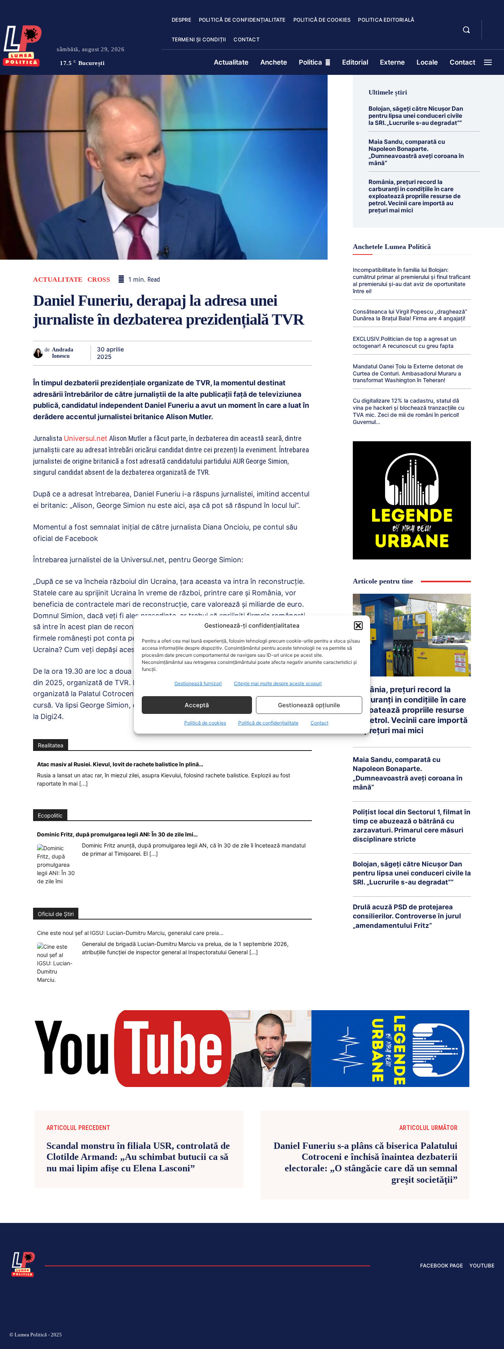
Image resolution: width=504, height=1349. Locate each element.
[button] (358, 626)
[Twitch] (435, 1336)
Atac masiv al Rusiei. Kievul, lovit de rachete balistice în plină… (120, 764)
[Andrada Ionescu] (38, 353)
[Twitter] (158, 353)
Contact (319, 723)
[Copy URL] (285, 353)
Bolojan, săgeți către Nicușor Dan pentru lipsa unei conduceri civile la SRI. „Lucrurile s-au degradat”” (416, 115)
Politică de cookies (205, 723)
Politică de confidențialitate (268, 723)
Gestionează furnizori (198, 683)
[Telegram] (267, 353)
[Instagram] (397, 1336)
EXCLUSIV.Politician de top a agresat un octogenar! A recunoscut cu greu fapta (404, 342)
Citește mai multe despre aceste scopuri (278, 683)
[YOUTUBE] (494, 34)
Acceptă (197, 705)
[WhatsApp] (194, 353)
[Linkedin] (212, 353)
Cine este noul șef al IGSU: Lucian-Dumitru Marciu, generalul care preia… (130, 932)
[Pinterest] (176, 353)
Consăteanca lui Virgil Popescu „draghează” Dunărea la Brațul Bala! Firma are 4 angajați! (410, 315)
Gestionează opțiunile (309, 705)
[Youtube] (491, 1336)
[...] (83, 783)
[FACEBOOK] (494, 25)
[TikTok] (416, 1336)
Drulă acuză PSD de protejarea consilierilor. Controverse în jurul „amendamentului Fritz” (407, 916)
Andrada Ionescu (62, 353)
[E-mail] (249, 353)
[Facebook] (140, 353)
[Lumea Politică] (23, 1263)
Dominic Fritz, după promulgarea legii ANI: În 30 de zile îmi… (117, 834)
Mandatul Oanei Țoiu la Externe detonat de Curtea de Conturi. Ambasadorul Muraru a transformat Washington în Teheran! (408, 373)
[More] (303, 353)
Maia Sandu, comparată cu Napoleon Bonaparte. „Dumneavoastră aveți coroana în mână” (416, 152)
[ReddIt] (231, 353)
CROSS (98, 279)
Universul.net (85, 438)
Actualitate (58, 279)
